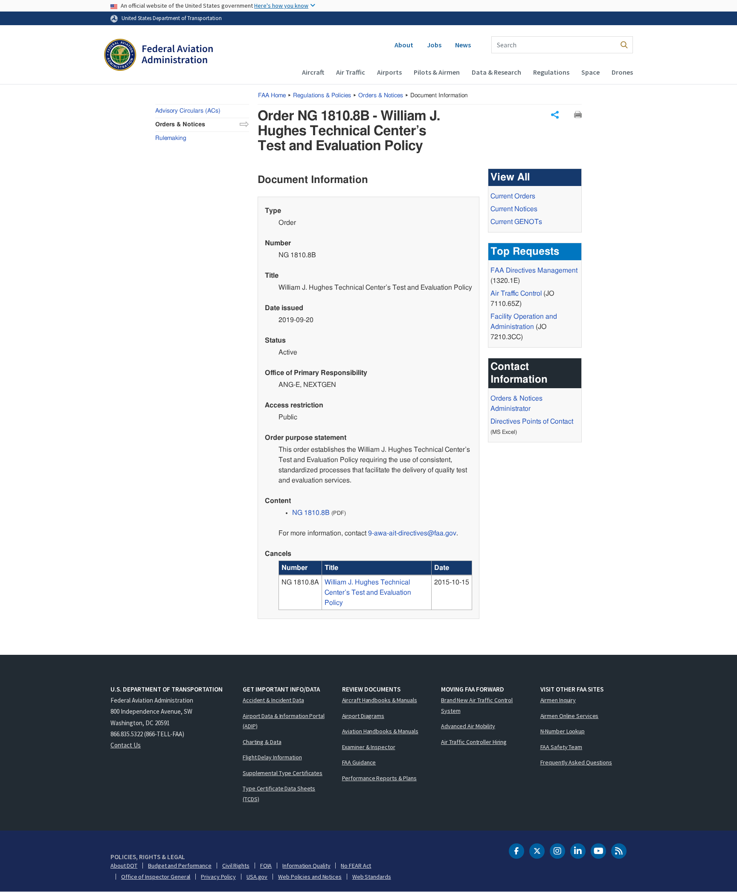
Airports (389, 72)
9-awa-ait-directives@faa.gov (412, 533)
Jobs (434, 45)
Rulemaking (170, 138)
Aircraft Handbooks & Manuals (379, 700)
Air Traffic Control (516, 293)
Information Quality (306, 866)
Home (272, 96)
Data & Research (496, 72)
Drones (622, 72)
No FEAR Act (356, 866)
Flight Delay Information (272, 757)
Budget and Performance (180, 866)
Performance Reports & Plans (379, 778)
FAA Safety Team (561, 747)
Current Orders (512, 196)
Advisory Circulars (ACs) (188, 111)
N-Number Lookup (562, 731)
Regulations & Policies (322, 96)
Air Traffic (350, 72)
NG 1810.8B (311, 512)
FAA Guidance (359, 762)
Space (590, 72)
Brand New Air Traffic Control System (477, 705)
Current (516, 221)
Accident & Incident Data (273, 700)
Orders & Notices (380, 96)
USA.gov (257, 877)
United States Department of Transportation (172, 18)
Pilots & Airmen (437, 72)
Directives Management (533, 270)
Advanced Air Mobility (468, 726)
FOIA (266, 866)
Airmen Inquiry (558, 700)
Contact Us (125, 745)
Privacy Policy (218, 877)
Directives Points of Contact (531, 421)
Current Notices (513, 209)
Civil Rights (236, 866)
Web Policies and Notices (310, 877)
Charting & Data (262, 742)
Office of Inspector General (155, 877)
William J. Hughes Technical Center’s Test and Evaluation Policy (368, 592)
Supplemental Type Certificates (282, 773)
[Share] (555, 115)
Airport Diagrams (363, 716)
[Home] (158, 56)
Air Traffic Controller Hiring (474, 742)
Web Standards (371, 877)
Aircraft (313, 72)
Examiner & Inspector (368, 747)
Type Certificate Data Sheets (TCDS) (279, 793)
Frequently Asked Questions (576, 762)
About (404, 45)
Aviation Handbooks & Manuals (380, 731)
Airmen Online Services (569, 716)
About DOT (123, 866)
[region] (375, 585)
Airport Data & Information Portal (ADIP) (284, 721)
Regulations (551, 72)
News (463, 45)
